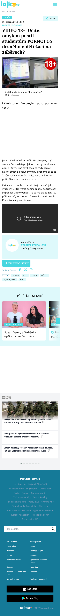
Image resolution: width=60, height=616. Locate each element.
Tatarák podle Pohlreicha (24, 506)
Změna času (45, 488)
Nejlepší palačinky (40, 515)
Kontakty (33, 555)
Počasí (25, 493)
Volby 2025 (33, 501)
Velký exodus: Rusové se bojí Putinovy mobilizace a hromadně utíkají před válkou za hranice (27, 421)
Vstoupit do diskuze (18, 263)
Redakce (33, 572)
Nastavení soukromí (38, 579)
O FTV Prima (12, 542)
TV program (31, 488)
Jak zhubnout (19, 484)
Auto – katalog (40, 497)
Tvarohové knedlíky (20, 515)
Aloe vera (43, 506)
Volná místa (11, 546)
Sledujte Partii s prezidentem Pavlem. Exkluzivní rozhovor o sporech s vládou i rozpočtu (26, 435)
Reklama (10, 551)
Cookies (10, 567)
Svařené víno (47, 501)
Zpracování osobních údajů (38, 561)
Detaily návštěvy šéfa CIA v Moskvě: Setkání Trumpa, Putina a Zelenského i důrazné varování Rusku (28, 449)
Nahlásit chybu (13, 579)
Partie (17, 493)
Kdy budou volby (38, 493)
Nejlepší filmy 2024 (37, 484)
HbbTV (9, 555)
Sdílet (49, 19)
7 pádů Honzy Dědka (16, 501)
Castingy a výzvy (36, 551)
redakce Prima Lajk (12, 25)
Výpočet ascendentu (43, 510)
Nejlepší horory (16, 488)
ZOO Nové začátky (22, 497)
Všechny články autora (32, 248)
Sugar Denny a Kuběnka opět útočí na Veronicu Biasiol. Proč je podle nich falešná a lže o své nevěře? (21, 334)
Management (35, 542)
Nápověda (34, 567)
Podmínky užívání (14, 560)
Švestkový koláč (30, 519)
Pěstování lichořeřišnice (19, 510)
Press (32, 546)
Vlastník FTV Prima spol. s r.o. (17, 573)
